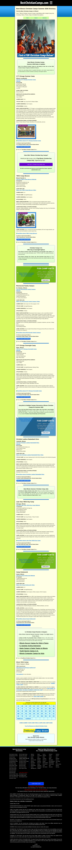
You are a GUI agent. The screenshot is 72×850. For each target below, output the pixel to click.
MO (34, 711)
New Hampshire (52, 761)
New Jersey (58, 761)
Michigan (39, 759)
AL (18, 706)
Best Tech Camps (22, 765)
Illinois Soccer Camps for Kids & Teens (34, 643)
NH (50, 711)
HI (18, 708)
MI (22, 711)
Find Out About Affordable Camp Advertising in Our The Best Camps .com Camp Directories (36, 787)
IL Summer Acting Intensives (30, 646)
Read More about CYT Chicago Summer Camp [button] (29, 140)
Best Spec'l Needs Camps (24, 761)
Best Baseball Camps (13, 759)
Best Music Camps (12, 778)
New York (39, 762)
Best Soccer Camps (22, 759)
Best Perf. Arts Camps (23, 755)
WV (46, 716)
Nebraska (39, 761)
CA (34, 706)
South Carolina (58, 764)
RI (49, 713)
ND (30, 713)
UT (30, 716)
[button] (26, 136)
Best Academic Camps (13, 754)
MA (18, 711)
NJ (53, 711)
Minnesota (44, 759)
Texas (44, 765)
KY (42, 708)
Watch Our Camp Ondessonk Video (25, 585)
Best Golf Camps (12, 772)
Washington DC (33, 768)
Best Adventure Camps (13, 755)
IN (30, 708)
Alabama (32, 754)
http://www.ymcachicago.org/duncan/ (25, 667)
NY (22, 713)
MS (30, 711)
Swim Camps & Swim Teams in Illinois (34, 648)
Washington (39, 766)
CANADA (28, 718)
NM (18, 713)
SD (18, 716)
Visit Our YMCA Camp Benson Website (26, 179)
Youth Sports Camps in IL (29, 651)
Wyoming (57, 766)
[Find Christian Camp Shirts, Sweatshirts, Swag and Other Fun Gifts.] (26, 275)
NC (26, 713)
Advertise (45, 17)
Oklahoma (32, 764)
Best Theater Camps (23, 768)
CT (42, 706)
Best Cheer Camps (12, 764)
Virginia (32, 766)
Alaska (38, 754)
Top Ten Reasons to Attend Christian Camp (36, 726)
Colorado (32, 755)
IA (34, 708)
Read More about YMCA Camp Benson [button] (27, 233)
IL (26, 708)
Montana (32, 761)
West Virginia (45, 766)
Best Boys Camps (12, 762)
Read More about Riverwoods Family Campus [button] (29, 332)
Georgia (57, 755)
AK (22, 706)
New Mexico (33, 762)
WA (42, 716)
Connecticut (39, 755)
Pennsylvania (45, 764)
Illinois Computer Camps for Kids (32, 653)
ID (22, 708)
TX (26, 716)
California (57, 754)
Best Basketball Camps (13, 761)
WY (54, 716)
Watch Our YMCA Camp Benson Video (26, 190)
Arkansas (50, 754)
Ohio (56, 762)
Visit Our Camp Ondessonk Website (25, 575)
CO (38, 706)
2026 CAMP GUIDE (38, 696)
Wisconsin (51, 766)
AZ (26, 706)
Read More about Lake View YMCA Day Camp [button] (28, 540)
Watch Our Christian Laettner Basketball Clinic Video (29, 454)
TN (22, 716)
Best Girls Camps (12, 771)
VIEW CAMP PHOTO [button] (23, 125)
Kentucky (39, 758)
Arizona (44, 754)
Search (35, 17)
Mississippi (51, 759)
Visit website (19, 674)
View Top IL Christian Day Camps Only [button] (36, 164)
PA (46, 713)
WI (50, 716)
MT (38, 711)
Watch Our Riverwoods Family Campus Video (28, 301)
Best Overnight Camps (23, 754)
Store (27, 17)
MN (26, 711)
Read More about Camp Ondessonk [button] (26, 618)
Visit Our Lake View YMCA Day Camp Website (28, 505)
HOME (21, 722)
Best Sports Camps (22, 762)
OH (34, 713)
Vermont (57, 765)
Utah (50, 765)
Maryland (57, 758)
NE (42, 711)
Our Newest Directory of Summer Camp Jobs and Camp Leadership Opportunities (36, 790)
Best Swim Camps (22, 764)
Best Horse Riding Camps (14, 775)
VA (38, 716)
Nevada (44, 761)
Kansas (32, 758)
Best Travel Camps (12, 769)
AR (30, 706)
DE (46, 706)
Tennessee (39, 765)
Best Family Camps (12, 768)
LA (46, 708)
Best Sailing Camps (22, 775)
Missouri (57, 759)
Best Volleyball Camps (23, 776)
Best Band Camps (12, 758)
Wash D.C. (20, 718)
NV (46, 711)
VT (34, 716)
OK (38, 713)
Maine (50, 758)
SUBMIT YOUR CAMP (29, 722)
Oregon (38, 764)
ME (50, 708)
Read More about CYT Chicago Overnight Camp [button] (29, 390)
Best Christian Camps (13, 765)
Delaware (44, 755)
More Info (46, 280)
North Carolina (45, 762)
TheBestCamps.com (36, 845)
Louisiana (44, 758)
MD (54, 708)
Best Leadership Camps (13, 776)
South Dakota (33, 765)
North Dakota (51, 762)
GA (54, 706)
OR (42, 713)
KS (38, 708)
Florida (50, 755)
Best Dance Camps (12, 766)
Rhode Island (51, 764)
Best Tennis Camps (22, 766)
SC (54, 713)
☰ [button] (51, 2)
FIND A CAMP (38, 722)
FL (49, 706)
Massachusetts (33, 759)
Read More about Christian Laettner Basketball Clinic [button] (30, 474)
